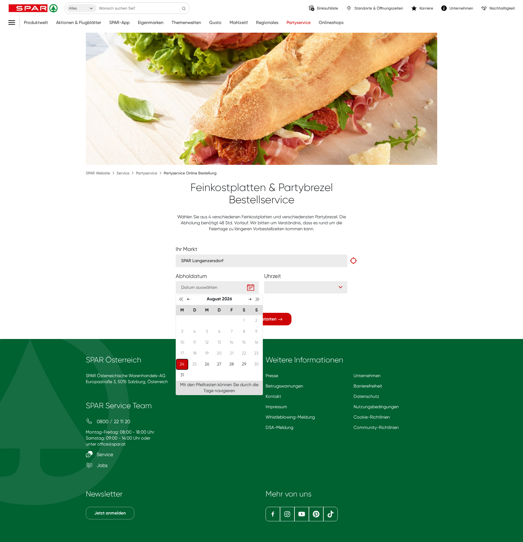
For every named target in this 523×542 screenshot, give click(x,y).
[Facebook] (273, 514)
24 (184, 364)
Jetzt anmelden (110, 513)
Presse (272, 375)
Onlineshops (331, 22)
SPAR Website (98, 173)
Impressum (276, 406)
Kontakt (273, 396)
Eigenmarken (150, 22)
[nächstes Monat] (250, 299)
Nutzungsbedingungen (376, 406)
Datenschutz (366, 396)
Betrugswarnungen (284, 386)
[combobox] (81, 8)
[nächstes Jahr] (257, 299)
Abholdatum (191, 276)
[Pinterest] (316, 514)
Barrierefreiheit (368, 386)
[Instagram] (287, 514)
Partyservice (299, 22)
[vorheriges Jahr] (181, 299)
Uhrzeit (272, 276)
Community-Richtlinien (376, 427)
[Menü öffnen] (13, 22)
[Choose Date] (250, 287)
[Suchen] (184, 8)
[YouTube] (301, 514)
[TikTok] (330, 514)
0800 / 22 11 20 (112, 421)
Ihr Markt (186, 249)
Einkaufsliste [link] (327, 8)
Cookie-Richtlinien (372, 417)
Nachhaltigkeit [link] (502, 8)
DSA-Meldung (279, 427)
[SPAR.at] (33, 8)
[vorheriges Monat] (189, 299)
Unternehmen (367, 375)
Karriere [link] (426, 8)
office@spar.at (111, 444)
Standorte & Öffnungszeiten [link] (378, 8)
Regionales (267, 22)
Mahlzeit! (239, 22)
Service (123, 173)
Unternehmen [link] (461, 8)
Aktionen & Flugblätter (78, 22)
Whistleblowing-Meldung (290, 417)
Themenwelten (186, 22)
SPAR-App (119, 22)
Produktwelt (36, 22)
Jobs (101, 465)
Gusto (215, 22)
